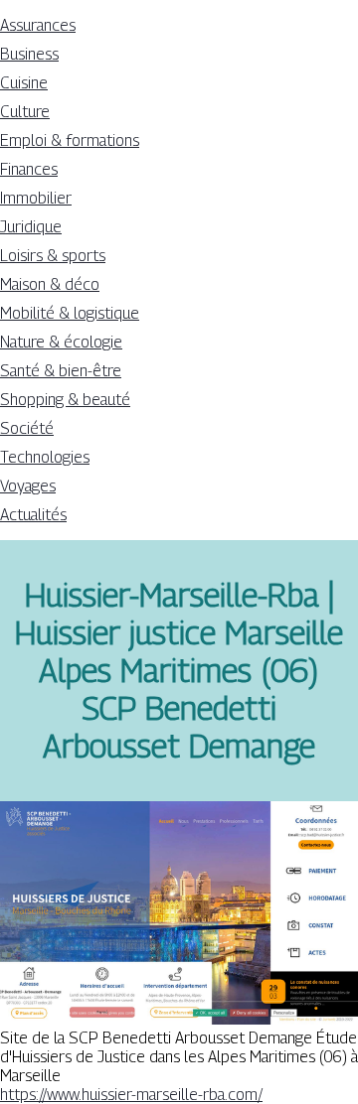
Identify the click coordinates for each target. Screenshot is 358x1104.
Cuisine (24, 82)
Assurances (38, 25)
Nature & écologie (61, 342)
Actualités (33, 514)
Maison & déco (49, 284)
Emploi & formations (69, 140)
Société (27, 428)
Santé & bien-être (60, 370)
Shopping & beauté (65, 399)
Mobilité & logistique (69, 313)
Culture (25, 111)
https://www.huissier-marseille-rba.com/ (131, 1094)
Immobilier (36, 198)
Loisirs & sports (52, 255)
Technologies (45, 457)
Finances (29, 169)
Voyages (28, 486)
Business (29, 54)
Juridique (31, 226)
